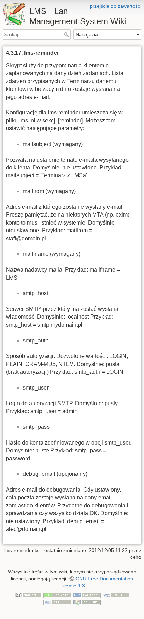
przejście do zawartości (115, 6)
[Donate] (57, 595)
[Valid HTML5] (116, 595)
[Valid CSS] (57, 602)
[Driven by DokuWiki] (87, 602)
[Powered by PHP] (87, 595)
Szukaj (67, 34)
